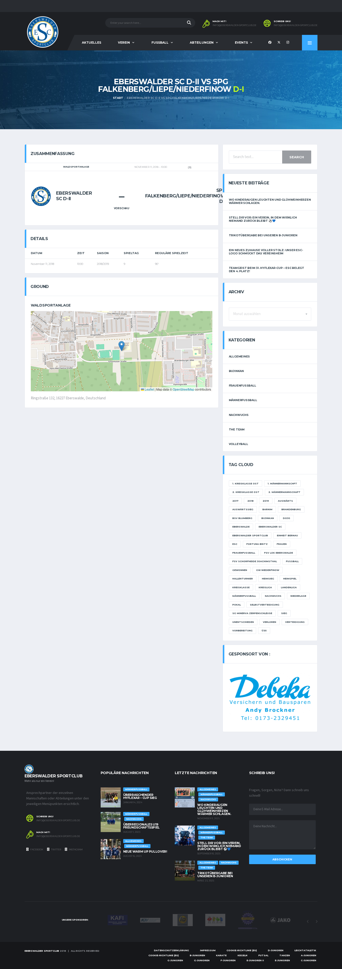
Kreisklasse (241, 587)
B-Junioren (197, 955)
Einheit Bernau (287, 535)
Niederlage (298, 595)
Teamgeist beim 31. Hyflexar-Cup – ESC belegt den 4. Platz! (266, 269)
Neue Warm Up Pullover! (145, 851)
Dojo (286, 518)
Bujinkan (236, 371)
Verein (124, 42)
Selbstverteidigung (264, 604)
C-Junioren (308, 960)
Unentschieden (243, 622)
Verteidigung (295, 622)
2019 (266, 500)
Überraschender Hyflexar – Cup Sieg (140, 796)
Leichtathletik (305, 950)
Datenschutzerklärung (171, 950)
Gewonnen (239, 570)
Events (241, 42)
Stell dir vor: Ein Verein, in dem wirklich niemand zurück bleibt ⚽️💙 (263, 219)
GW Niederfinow (267, 570)
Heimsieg (268, 578)
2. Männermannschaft (284, 492)
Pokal (236, 604)
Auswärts (285, 500)
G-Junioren (175, 960)
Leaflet (149, 389)
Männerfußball (243, 400)
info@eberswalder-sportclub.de (234, 25)
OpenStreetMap (183, 389)
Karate (221, 955)
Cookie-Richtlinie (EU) (242, 950)
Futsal (263, 955)
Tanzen (284, 955)
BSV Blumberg (242, 518)
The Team (237, 429)
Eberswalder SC (270, 526)
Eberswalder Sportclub (250, 535)
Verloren (269, 622)
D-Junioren (275, 950)
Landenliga (289, 587)
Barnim (267, 509)
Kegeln (242, 955)
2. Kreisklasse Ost (245, 492)
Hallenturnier (242, 578)
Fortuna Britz (257, 544)
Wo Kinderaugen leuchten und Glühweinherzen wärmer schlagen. (270, 201)
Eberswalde (241, 526)
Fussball (159, 42)
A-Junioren (308, 955)
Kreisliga (265, 587)
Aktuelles (91, 42)
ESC (234, 544)
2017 (235, 500)
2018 (250, 500)
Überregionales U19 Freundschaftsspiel (141, 826)
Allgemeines (239, 356)
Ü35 (264, 630)
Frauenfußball (242, 385)
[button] (121, 346)
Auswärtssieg (242, 509)
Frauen (282, 544)
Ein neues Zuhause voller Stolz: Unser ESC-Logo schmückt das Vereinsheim (266, 251)
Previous (308, 922)
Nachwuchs (239, 415)
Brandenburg (291, 509)
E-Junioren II (255, 960)
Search (296, 157)
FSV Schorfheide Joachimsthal (254, 561)
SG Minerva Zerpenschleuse (252, 613)
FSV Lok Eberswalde (278, 552)
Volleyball (238, 444)
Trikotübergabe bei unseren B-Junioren (263, 235)
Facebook (36, 849)
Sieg (284, 613)
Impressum (208, 950)
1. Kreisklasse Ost (245, 483)
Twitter (56, 849)
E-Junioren (282, 960)
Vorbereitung (242, 630)
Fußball (292, 561)
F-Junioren (228, 960)
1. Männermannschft (282, 483)
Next (316, 922)
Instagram (75, 849)
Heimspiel (289, 578)
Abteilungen (202, 42)
